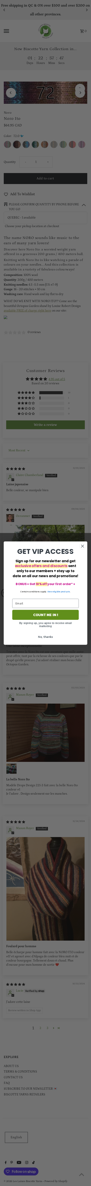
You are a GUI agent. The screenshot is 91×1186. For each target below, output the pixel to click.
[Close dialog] (82, 546)
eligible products (61, 591)
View (49, 591)
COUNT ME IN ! (45, 614)
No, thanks (45, 636)
